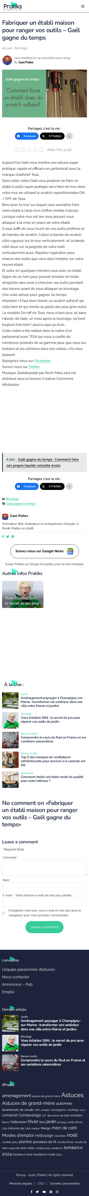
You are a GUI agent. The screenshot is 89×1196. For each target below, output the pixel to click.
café (37, 1109)
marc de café (64, 1128)
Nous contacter (15, 977)
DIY (44, 1115)
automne (64, 1103)
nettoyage (44, 1135)
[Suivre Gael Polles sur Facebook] (3, 536)
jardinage (62, 1122)
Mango (46, 1128)
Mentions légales (20, 1183)
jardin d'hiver (75, 1122)
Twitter (34, 367)
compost (10, 1115)
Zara (59, 1154)
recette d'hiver (65, 1142)
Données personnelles (65, 1183)
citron (83, 1110)
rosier (31, 1148)
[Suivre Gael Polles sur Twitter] (7, 536)
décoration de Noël (58, 1115)
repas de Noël (17, 1148)
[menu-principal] (83, 6)
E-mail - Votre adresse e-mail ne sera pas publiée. (37, 895)
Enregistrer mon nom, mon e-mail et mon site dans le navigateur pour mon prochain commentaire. (45, 913)
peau (15, 1142)
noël (72, 1135)
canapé (45, 1110)
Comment (10, 857)
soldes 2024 (43, 1148)
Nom (6, 880)
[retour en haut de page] (83, 1173)
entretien (76, 1115)
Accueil (7, 48)
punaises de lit (44, 1142)
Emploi (8, 992)
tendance (57, 1148)
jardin (51, 1121)
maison (35, 1128)
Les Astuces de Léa (16, 1128)
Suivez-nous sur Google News (40, 551)
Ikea (42, 1122)
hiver (33, 1121)
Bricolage (21, 48)
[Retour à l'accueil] (36, 6)
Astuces (72, 1095)
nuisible (6, 1142)
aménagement (16, 1095)
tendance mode (44, 1154)
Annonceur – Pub (17, 984)
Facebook (42, 361)
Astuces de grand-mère (28, 1103)
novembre (60, 1135)
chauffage (73, 1110)
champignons (58, 1110)
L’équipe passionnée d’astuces (28, 969)
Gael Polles (26, 62)
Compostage (30, 1115)
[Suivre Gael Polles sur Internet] (12, 536)
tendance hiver (23, 1154)
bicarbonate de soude (17, 1110)
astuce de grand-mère (46, 1096)
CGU (41, 1183)
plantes (25, 1141)
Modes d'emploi (18, 1135)
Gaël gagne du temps (21, 503)
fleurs (5, 1122)
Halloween (18, 1122)
